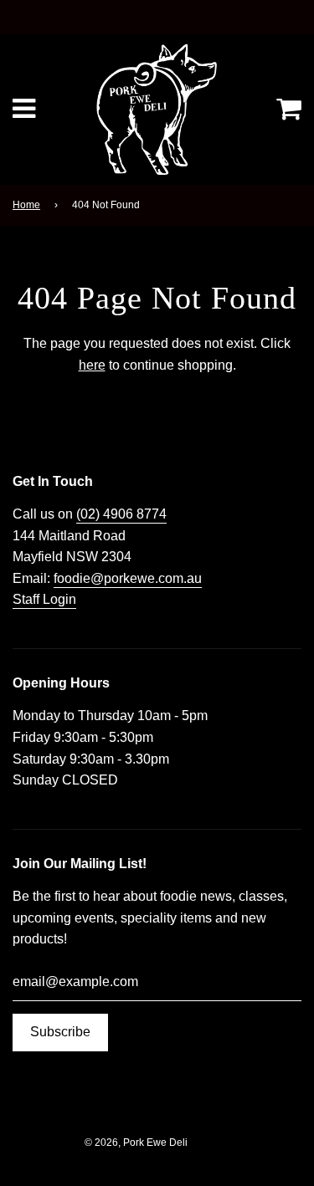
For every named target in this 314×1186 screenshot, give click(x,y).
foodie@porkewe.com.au (128, 578)
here (92, 365)
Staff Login (44, 599)
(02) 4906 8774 (121, 514)
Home (26, 205)
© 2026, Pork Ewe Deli (136, 1142)
